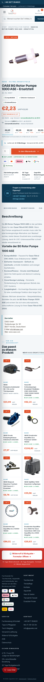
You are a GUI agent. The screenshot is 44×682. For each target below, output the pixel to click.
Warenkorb (38, 12)
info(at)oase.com (16, 329)
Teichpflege (28, 584)
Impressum (23, 679)
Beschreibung (10, 208)
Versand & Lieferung (9, 632)
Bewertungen (27, 208)
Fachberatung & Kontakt (11, 621)
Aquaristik (27, 591)
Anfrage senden (19, 199)
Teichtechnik (28, 580)
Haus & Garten (29, 594)
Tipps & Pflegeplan (9, 625)
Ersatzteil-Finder (30, 601)
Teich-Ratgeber (7, 628)
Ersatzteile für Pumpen (18, 27)
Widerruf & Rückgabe (10, 635)
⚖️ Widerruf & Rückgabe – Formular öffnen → (22, 555)
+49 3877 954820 (19, 196)
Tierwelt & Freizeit (30, 598)
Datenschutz (6, 643)
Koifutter (27, 587)
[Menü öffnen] (4, 12)
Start (4, 27)
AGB (3, 639)
